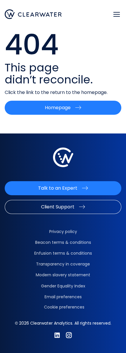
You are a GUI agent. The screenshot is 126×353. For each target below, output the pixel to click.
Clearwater (33, 14)
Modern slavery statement (63, 275)
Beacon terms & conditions (63, 242)
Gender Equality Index (63, 286)
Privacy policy (63, 231)
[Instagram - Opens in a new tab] (68, 335)
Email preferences (63, 297)
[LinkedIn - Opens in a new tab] (57, 335)
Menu (116, 14)
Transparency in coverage (63, 264)
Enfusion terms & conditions (63, 253)
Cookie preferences (64, 307)
